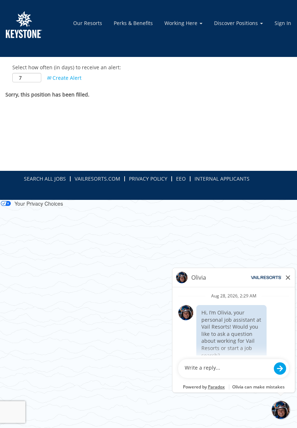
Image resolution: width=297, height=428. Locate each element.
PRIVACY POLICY (148, 178)
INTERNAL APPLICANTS (222, 178)
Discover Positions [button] (236, 23)
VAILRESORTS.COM (97, 178)
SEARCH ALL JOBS (45, 178)
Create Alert (66, 77)
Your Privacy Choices (38, 203)
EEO (181, 178)
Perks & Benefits (133, 23)
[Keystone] (23, 24)
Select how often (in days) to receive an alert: (66, 67)
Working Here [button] (181, 23)
